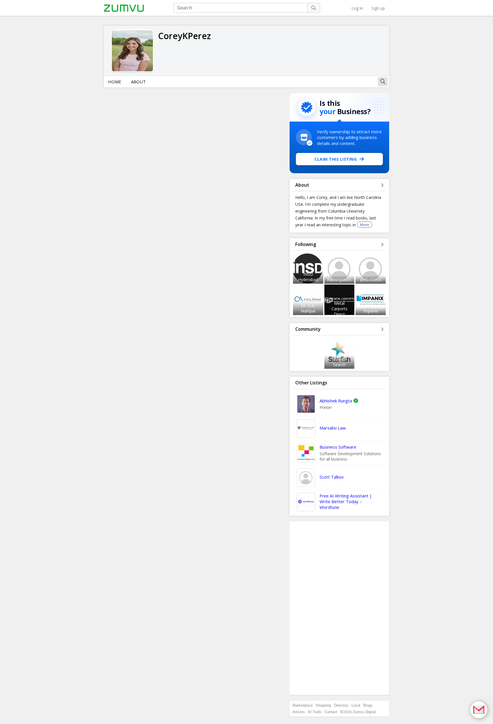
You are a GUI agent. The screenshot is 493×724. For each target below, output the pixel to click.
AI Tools (315, 712)
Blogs (368, 705)
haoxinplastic (339, 279)
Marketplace (302, 705)
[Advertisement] (339, 608)
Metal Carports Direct (339, 309)
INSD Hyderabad (308, 276)
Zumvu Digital (364, 712)
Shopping (323, 705)
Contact (330, 712)
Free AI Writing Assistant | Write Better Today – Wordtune (346, 501)
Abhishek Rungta (336, 401)
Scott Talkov (332, 477)
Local (355, 705)
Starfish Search (339, 361)
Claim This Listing (335, 159)
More (364, 224)
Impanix (370, 311)
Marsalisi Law (333, 428)
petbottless (370, 279)
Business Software (338, 447)
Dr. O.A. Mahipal (308, 308)
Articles (298, 712)
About (138, 81)
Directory (341, 705)
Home (114, 81)
